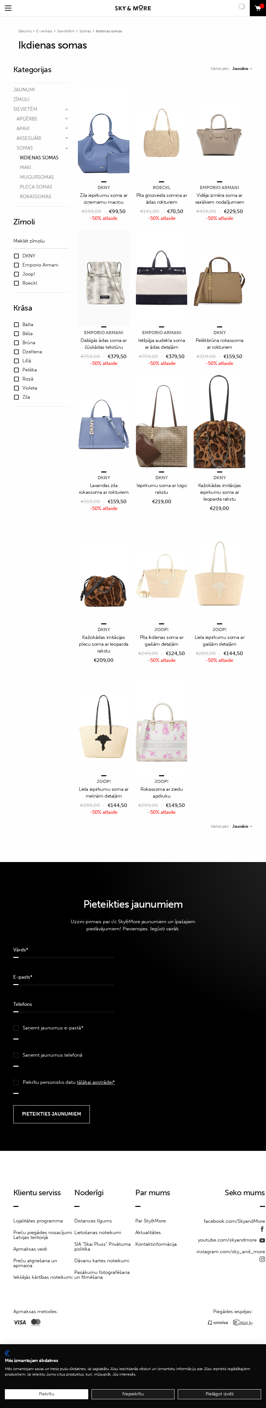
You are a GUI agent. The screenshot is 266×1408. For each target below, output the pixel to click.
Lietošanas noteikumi (97, 1232)
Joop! (161, 629)
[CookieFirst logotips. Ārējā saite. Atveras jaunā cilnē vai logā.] (7, 1353)
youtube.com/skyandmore (228, 1240)
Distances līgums (93, 1221)
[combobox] (242, 68)
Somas (85, 31)
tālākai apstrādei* (96, 1082)
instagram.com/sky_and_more (231, 1252)
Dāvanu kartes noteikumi (101, 1261)
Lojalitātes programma (38, 1221)
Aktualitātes (148, 1232)
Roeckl (162, 187)
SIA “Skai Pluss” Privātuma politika (102, 1246)
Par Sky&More (150, 1221)
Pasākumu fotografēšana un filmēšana (102, 1274)
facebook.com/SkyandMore (234, 1221)
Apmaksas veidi (30, 1249)
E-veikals (44, 31)
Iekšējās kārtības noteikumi (42, 1277)
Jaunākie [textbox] (240, 68)
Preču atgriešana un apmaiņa (35, 1263)
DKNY (104, 187)
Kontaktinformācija (156, 1244)
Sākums (24, 31)
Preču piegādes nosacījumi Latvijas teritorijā (42, 1235)
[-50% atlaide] (103, 133)
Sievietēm (66, 31)
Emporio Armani (219, 187)
